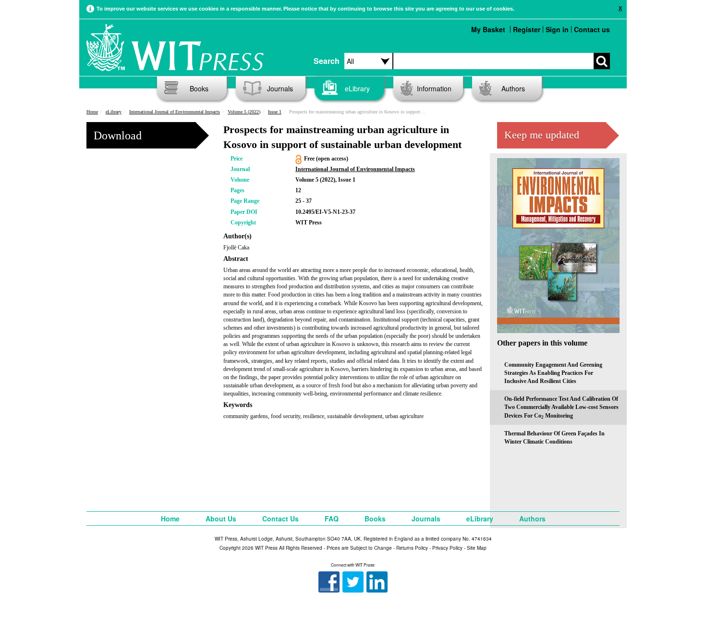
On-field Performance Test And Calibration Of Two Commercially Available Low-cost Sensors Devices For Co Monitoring (561, 407)
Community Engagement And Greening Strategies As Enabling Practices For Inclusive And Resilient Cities (553, 372)
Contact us (592, 29)
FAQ (332, 518)
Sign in (557, 29)
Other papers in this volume (542, 343)
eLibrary (357, 88)
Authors (513, 88)
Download (118, 135)
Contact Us (280, 518)
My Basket (488, 29)
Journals (280, 88)
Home (92, 111)
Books (199, 88)
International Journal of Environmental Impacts (174, 111)
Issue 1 (274, 111)
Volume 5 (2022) (244, 111)
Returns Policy (412, 547)
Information (434, 88)
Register (526, 29)
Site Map (477, 547)
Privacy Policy (447, 547)
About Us (221, 518)
